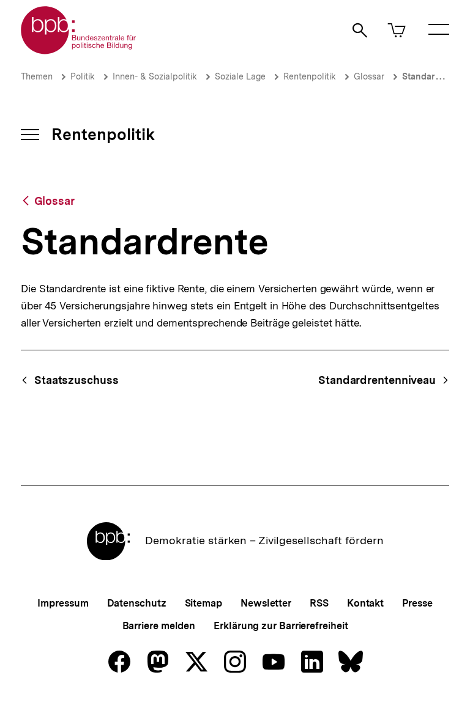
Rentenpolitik (309, 76)
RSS (319, 603)
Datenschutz (136, 603)
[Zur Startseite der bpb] (79, 50)
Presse (417, 603)
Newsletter (266, 603)
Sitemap (203, 603)
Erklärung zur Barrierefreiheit (281, 626)
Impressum (62, 603)
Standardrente (432, 76)
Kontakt (365, 603)
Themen (37, 76)
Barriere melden (159, 626)
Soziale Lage (240, 76)
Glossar (369, 76)
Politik (82, 76)
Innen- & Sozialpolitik (155, 76)
